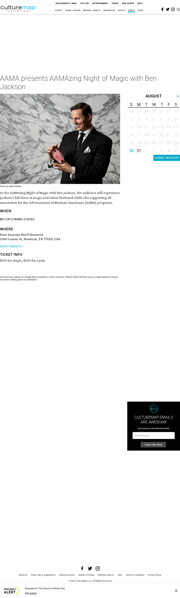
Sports (121, 10)
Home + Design (72, 10)
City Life (84, 3)
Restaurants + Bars (66, 3)
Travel (114, 3)
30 (131, 150)
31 (139, 150)
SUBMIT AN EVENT (167, 158)
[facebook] (162, 9)
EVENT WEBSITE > (12, 246)
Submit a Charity (86, 575)
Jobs (120, 575)
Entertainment (100, 3)
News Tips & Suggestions (43, 575)
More (140, 10)
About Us (23, 575)
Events (131, 10)
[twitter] (167, 9)
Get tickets (31, 593)
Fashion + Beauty (92, 10)
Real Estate (128, 3)
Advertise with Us (106, 575)
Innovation (109, 10)
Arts (140, 3)
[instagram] (173, 9)
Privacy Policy (154, 575)
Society (59, 10)
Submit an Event (67, 575)
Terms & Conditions (135, 575)
